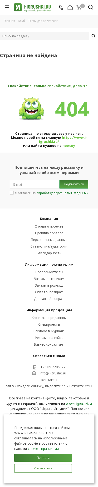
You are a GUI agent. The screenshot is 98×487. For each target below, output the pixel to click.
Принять (43, 457)
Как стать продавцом (49, 317)
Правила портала (49, 233)
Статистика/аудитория (49, 246)
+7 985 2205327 (52, 367)
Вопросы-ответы (49, 272)
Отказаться (43, 468)
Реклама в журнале (49, 331)
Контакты (49, 380)
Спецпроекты (49, 324)
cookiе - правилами (43, 448)
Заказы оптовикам (49, 278)
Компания (49, 218)
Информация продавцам (49, 310)
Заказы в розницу (49, 285)
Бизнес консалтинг (49, 344)
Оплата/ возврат (49, 292)
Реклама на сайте (49, 337)
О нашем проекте (49, 226)
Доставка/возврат (49, 298)
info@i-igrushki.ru (53, 373)
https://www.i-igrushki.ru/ (63, 139)
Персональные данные (49, 239)
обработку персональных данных (62, 193)
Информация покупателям (49, 264)
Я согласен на (51, 193)
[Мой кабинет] (70, 7)
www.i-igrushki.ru (79, 403)
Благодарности (49, 253)
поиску (69, 145)
